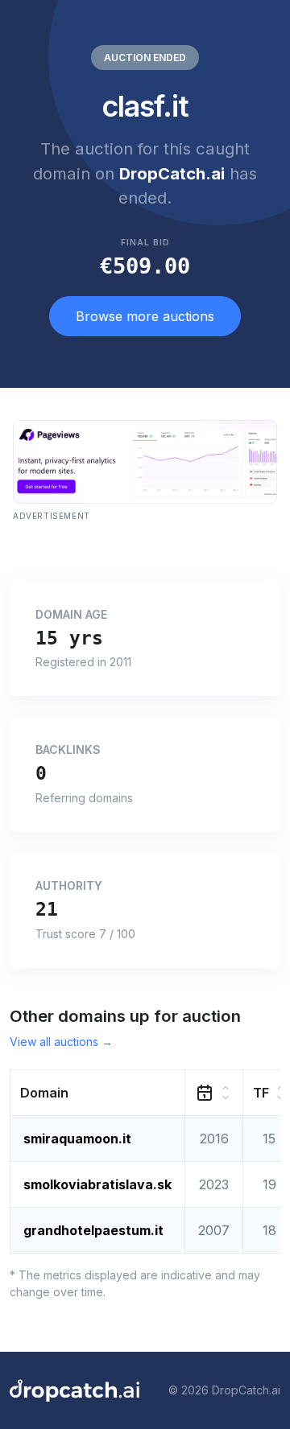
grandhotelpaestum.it (93, 1230)
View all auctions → (61, 1041)
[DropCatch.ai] (74, 1390)
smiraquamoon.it (77, 1138)
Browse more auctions (145, 316)
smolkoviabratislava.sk (97, 1184)
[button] (97, 1092)
